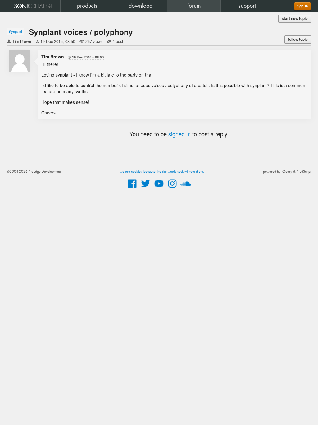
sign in (302, 6)
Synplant (15, 31)
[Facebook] (132, 188)
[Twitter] (145, 188)
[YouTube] (159, 188)
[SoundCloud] (185, 188)
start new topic (295, 18)
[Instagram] (172, 188)
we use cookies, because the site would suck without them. (162, 172)
